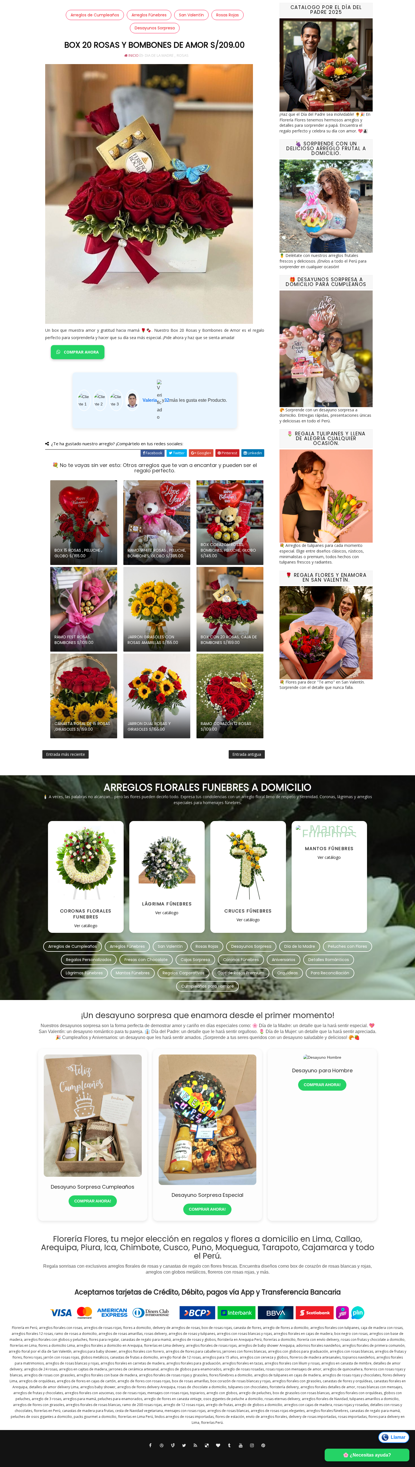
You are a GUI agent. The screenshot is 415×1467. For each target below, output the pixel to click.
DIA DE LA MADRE (159, 55)
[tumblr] (229, 1445)
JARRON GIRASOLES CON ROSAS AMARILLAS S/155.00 (153, 639)
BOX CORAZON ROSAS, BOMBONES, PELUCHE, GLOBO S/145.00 (228, 550)
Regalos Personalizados (89, 959)
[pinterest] (263, 1445)
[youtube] (241, 1445)
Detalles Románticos (328, 959)
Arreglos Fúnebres (149, 15)
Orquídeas (287, 973)
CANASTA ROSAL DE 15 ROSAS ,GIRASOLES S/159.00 (82, 726)
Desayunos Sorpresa (155, 28)
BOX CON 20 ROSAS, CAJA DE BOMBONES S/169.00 (229, 639)
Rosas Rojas (227, 15)
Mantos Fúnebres (133, 973)
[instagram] (252, 1445)
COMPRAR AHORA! (92, 1201)
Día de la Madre (299, 946)
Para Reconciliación (330, 973)
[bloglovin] (218, 1445)
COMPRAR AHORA (81, 352)
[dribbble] (162, 1445)
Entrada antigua (246, 754)
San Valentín (191, 15)
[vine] (173, 1445)
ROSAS (183, 55)
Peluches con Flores (347, 946)
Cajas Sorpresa (195, 959)
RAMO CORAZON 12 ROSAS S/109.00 (226, 726)
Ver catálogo (85, 925)
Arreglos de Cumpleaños (95, 15)
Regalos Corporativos (183, 973)
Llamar (398, 1437)
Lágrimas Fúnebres (84, 973)
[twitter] (184, 1445)
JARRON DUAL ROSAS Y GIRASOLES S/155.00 (149, 726)
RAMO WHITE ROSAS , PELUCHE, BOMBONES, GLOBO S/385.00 (157, 553)
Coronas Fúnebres (241, 959)
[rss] (195, 1445)
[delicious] (207, 1445)
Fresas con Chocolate (146, 959)
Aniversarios (283, 959)
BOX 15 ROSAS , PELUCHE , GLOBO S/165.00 (78, 553)
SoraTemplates (201, 1455)
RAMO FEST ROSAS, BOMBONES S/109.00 (73, 639)
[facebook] (150, 1445)
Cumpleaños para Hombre (207, 986)
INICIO (133, 55)
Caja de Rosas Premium (240, 973)
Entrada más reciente (65, 754)
